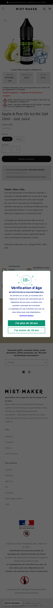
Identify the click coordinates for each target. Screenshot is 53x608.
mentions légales (27, 316)
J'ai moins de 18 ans (26, 330)
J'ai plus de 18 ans (26, 323)
